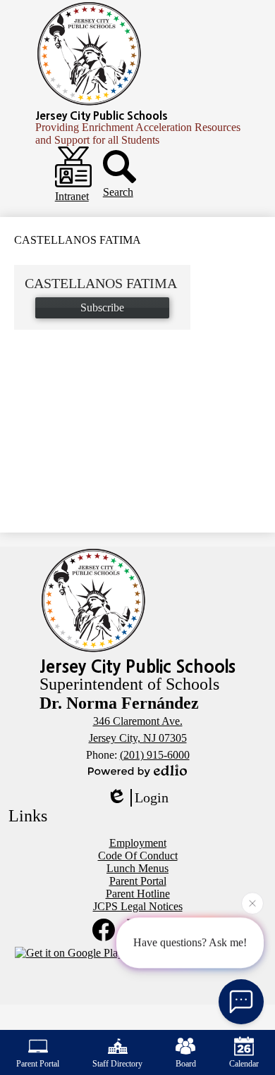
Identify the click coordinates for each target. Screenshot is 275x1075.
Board (186, 1064)
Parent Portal (37, 1064)
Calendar (244, 1064)
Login (152, 797)
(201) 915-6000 (155, 755)
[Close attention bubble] (252, 903)
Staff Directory (117, 1064)
